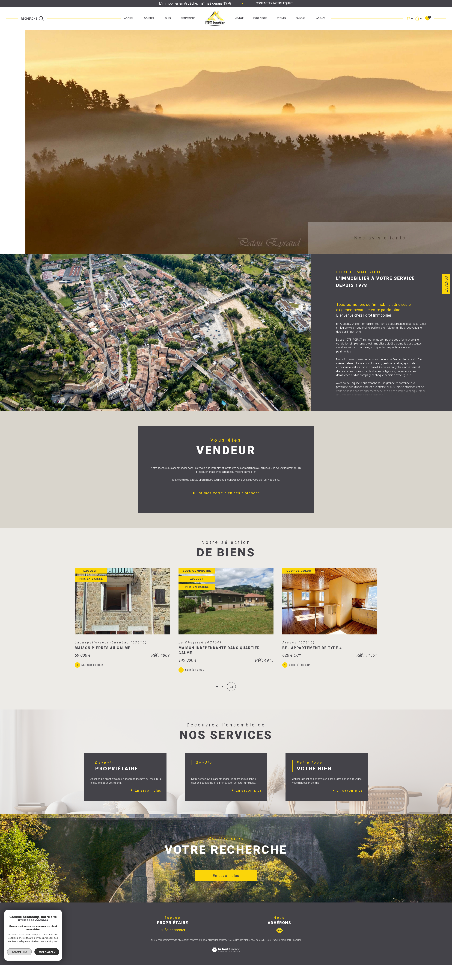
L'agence (320, 18)
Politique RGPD (284, 940)
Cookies (297, 940)
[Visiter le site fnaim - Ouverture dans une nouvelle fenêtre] (279, 930)
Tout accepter (46, 951)
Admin (262, 940)
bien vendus (188, 18)
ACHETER (149, 18)
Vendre (239, 18)
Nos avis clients (380, 237)
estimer (281, 18)
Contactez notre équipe (274, 3)
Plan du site (233, 940)
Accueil (129, 18)
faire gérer (260, 18)
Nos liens (271, 940)
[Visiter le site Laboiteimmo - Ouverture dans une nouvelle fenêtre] (225, 954)
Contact (446, 284)
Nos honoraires (218, 940)
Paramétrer (19, 951)
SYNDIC (300, 18)
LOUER (167, 18)
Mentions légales (249, 940)
